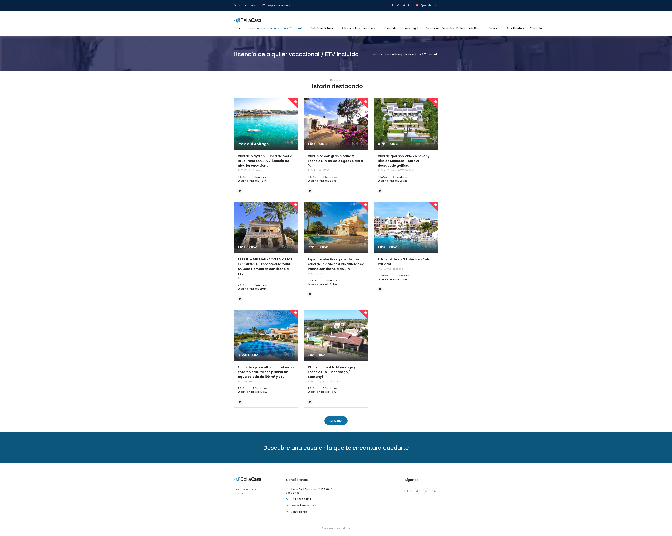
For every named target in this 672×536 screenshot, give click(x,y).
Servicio (493, 28)
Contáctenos (299, 512)
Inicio (238, 28)
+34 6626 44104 (301, 499)
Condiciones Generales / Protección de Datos (453, 28)
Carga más (336, 420)
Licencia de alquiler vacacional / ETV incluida (276, 28)
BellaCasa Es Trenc (322, 28)
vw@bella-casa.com (304, 505)
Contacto (536, 28)
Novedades (391, 28)
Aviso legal (411, 28)
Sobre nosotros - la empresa (358, 28)
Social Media (514, 28)
